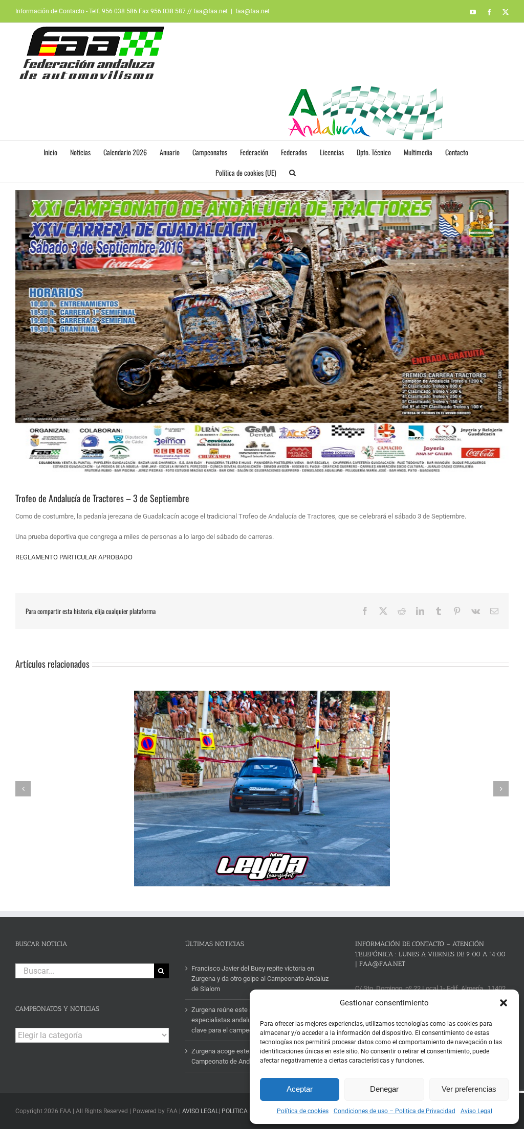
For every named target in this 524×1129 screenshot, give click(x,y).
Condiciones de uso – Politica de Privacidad (394, 1111)
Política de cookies (303, 1111)
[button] (503, 1003)
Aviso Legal (476, 1111)
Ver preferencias (469, 1089)
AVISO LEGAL (200, 1111)
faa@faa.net (252, 11)
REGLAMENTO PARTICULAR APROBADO (74, 557)
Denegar (384, 1089)
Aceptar (300, 1089)
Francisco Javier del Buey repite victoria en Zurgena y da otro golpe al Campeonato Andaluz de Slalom (260, 979)
